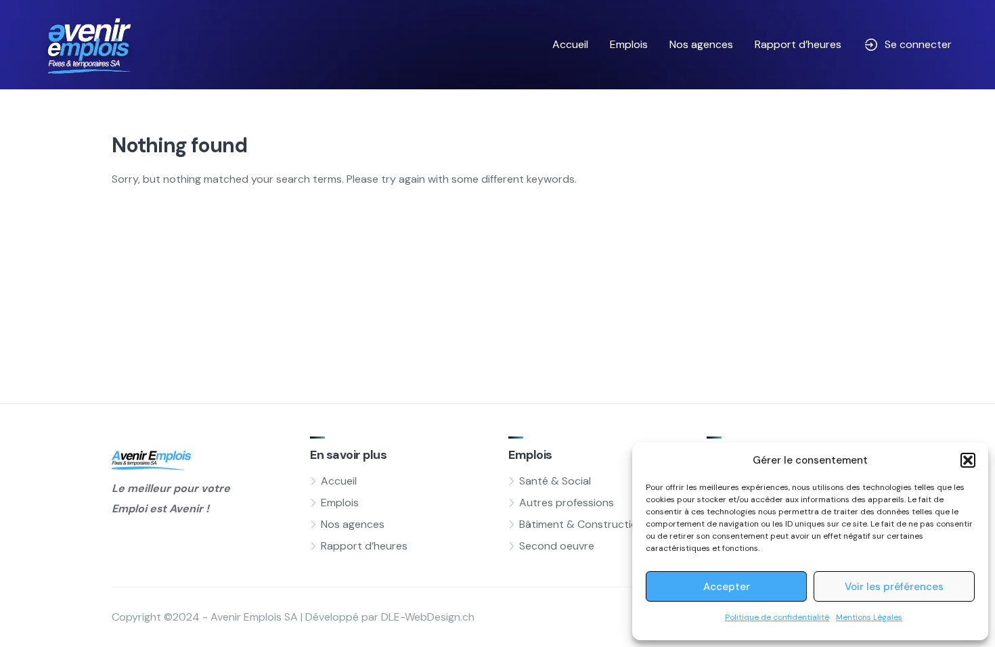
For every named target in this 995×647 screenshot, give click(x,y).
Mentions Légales (869, 617)
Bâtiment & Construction (581, 524)
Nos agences (701, 44)
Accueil (570, 44)
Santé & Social (555, 481)
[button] (968, 460)
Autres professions (566, 502)
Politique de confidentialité (777, 617)
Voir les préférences (894, 587)
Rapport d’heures (798, 44)
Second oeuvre (556, 546)
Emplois (629, 44)
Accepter (726, 587)
